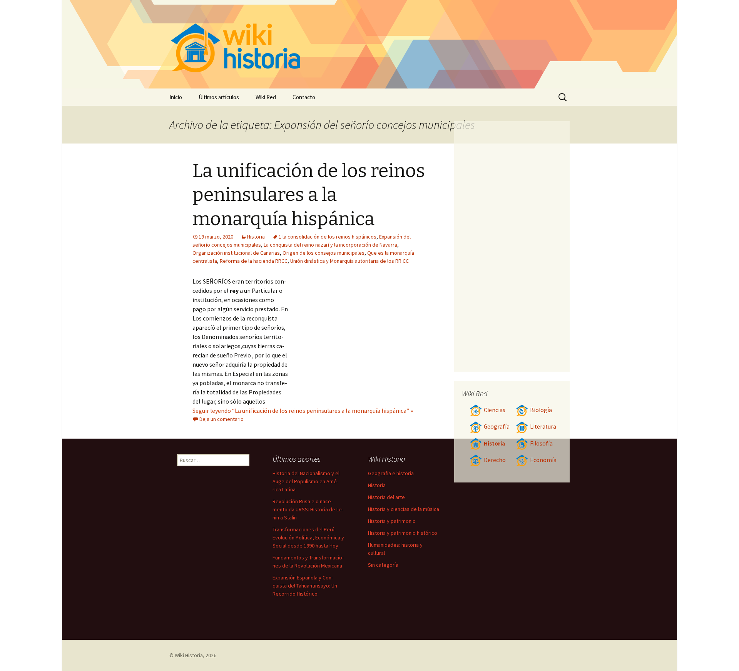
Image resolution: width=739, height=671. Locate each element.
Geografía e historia (391, 473)
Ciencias (494, 410)
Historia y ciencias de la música (403, 509)
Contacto (304, 97)
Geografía (497, 426)
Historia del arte (386, 497)
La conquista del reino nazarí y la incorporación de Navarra (330, 244)
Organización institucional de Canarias (236, 252)
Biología (541, 410)
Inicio (175, 97)
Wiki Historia (189, 655)
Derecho (495, 460)
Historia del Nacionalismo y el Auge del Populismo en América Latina (306, 481)
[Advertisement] (356, 334)
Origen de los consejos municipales (323, 252)
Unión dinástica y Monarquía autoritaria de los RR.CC (349, 260)
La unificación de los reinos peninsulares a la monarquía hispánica (308, 195)
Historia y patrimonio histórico (402, 532)
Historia (256, 236)
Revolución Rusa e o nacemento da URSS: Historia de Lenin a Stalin (308, 509)
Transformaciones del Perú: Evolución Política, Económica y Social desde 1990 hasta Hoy (308, 537)
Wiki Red (266, 97)
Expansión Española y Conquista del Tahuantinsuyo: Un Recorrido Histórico (305, 585)
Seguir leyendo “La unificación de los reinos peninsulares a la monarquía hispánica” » (302, 410)
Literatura (543, 426)
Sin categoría (383, 564)
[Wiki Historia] (369, 44)
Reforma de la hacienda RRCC (254, 260)
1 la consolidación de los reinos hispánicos (327, 236)
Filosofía (541, 443)
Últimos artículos (219, 97)
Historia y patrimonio (392, 520)
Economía (543, 460)
